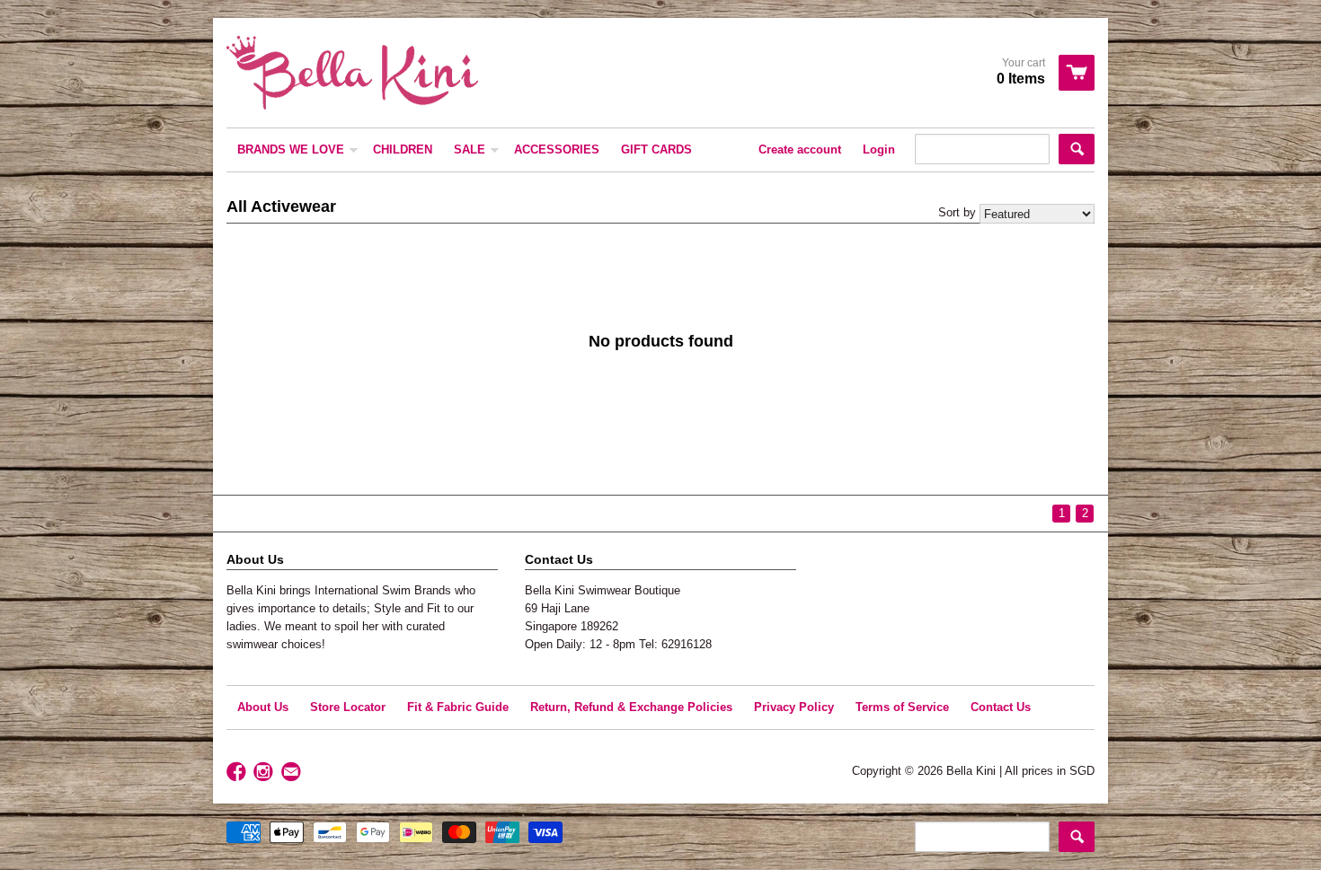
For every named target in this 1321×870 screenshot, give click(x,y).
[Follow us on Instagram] (265, 772)
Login (879, 149)
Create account (799, 149)
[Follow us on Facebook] (238, 772)
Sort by (957, 212)
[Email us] (293, 772)
